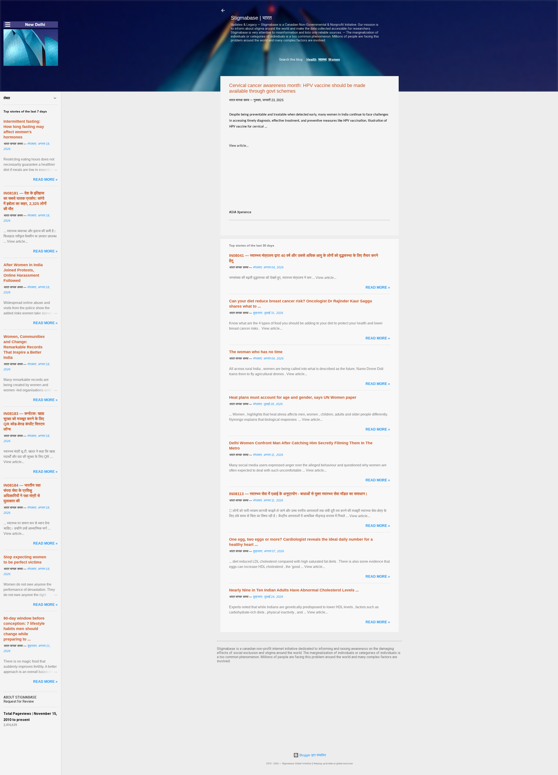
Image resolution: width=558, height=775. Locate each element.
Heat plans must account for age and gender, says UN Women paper (292, 397)
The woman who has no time (255, 352)
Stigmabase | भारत (251, 18)
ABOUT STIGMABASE (19, 697)
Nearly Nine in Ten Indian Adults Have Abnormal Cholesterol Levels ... (294, 590)
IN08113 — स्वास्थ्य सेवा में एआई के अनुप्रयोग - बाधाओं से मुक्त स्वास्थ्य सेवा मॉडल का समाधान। (298, 494)
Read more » (378, 287)
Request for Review (18, 701)
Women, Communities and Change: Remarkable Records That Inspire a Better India (24, 347)
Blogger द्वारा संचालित (312, 755)
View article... (239, 146)
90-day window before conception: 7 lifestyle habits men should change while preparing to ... (24, 628)
